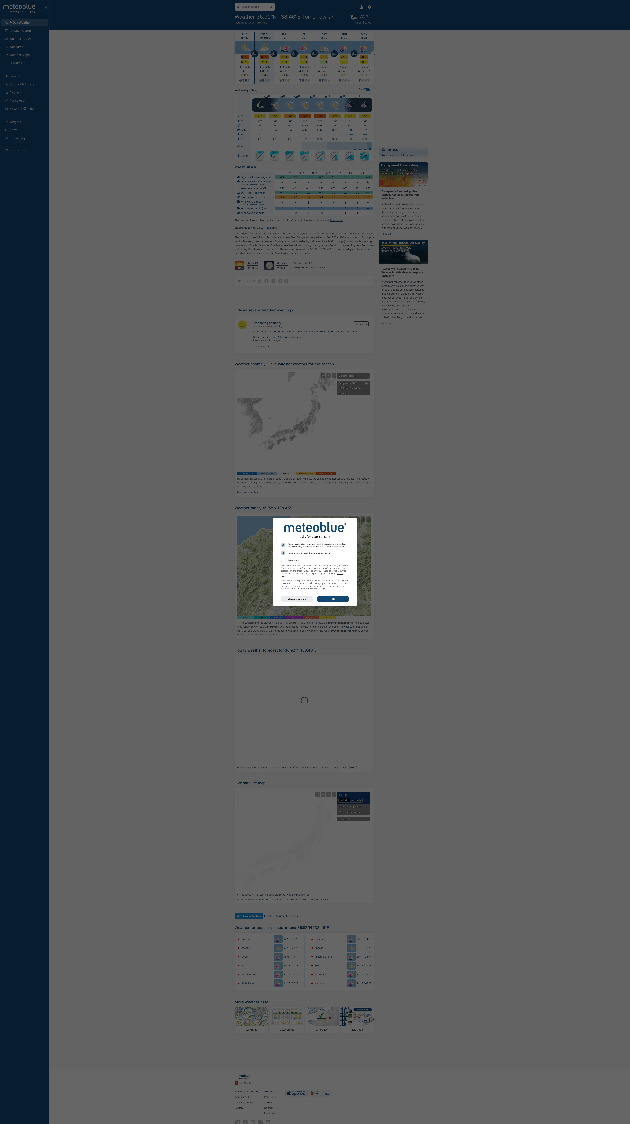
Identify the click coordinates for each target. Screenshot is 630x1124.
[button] (315, 560)
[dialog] (315, 562)
